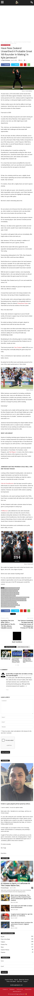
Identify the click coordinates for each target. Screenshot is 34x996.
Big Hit (2, 936)
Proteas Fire (4, 944)
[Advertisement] (17, 23)
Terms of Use (20, 989)
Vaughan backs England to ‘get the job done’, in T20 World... (21, 915)
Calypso (3, 942)
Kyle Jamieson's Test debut (20, 600)
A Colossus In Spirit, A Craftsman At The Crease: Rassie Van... (15, 884)
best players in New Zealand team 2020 (10, 594)
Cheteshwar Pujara (22, 303)
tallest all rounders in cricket (8, 602)
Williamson (5, 510)
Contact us (5, 989)
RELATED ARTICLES (10, 647)
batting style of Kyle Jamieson (12, 587)
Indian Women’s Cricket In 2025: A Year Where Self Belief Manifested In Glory (27, 660)
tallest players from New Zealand (9, 603)
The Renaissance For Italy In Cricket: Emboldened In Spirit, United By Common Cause (17, 660)
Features (3, 952)
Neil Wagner (12, 452)
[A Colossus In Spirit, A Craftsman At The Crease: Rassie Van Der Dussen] (17, 871)
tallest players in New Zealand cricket (10, 605)
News (2, 947)
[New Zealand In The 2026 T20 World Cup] (6, 653)
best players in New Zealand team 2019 (10, 592)
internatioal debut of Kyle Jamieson (9, 597)
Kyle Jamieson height (6, 598)
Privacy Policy (28, 989)
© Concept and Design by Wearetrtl (16, 994)
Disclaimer (12, 989)
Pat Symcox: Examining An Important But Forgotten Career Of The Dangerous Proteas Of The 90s (25, 624)
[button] (31, 2)
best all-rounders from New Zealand (10, 589)
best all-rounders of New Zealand (9, 591)
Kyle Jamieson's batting (6, 600)
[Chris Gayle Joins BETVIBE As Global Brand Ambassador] (5, 908)
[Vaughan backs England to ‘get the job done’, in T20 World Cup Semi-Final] (5, 916)
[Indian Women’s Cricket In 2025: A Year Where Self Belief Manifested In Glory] (28, 653)
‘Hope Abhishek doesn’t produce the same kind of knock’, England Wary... (22, 924)
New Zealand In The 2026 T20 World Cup (6, 658)
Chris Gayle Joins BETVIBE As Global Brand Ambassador (21, 906)
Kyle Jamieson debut (24, 597)
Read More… (4, 853)
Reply (7, 689)
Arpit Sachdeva (6, 60)
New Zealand (18, 347)
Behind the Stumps (24, 979)
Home (2, 42)
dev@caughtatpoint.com (16, 985)
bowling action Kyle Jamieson (8, 595)
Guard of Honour (5, 949)
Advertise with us (17, 991)
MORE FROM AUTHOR (23, 647)
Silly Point (19, 981)
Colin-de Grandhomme (7, 483)
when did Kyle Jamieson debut (8, 606)
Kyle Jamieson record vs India (19, 598)
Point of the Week (8, 42)
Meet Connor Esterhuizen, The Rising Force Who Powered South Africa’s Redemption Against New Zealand (21, 897)
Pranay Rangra (5, 887)
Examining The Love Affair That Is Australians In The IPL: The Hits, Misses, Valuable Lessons (8, 624)
